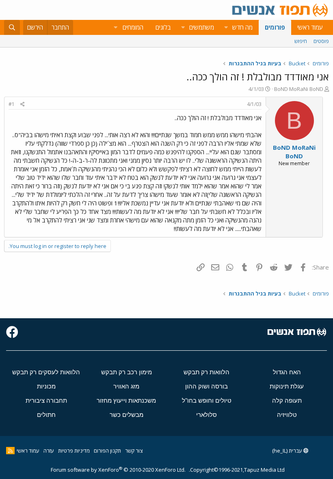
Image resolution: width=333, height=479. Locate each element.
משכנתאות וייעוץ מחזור (126, 400)
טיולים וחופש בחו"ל (206, 400)
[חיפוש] (12, 27)
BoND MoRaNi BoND (298, 89)
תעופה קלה (287, 400)
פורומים (275, 27)
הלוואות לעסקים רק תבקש (46, 372)
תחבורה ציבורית (46, 400)
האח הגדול (287, 372)
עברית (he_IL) (287, 450)
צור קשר (134, 450)
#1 (12, 104)
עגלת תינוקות (287, 386)
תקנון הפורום (107, 450)
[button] (225, 27)
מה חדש (242, 27)
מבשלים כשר (126, 414)
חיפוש (300, 41)
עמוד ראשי (310, 27)
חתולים (46, 414)
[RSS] (10, 450)
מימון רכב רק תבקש (126, 372)
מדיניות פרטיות (74, 450)
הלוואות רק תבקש (206, 372)
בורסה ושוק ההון (206, 386)
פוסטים (321, 41)
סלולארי (206, 414)
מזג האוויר (126, 386)
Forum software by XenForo (118, 469)
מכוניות (46, 386)
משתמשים (201, 27)
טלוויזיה (287, 414)
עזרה (48, 450)
